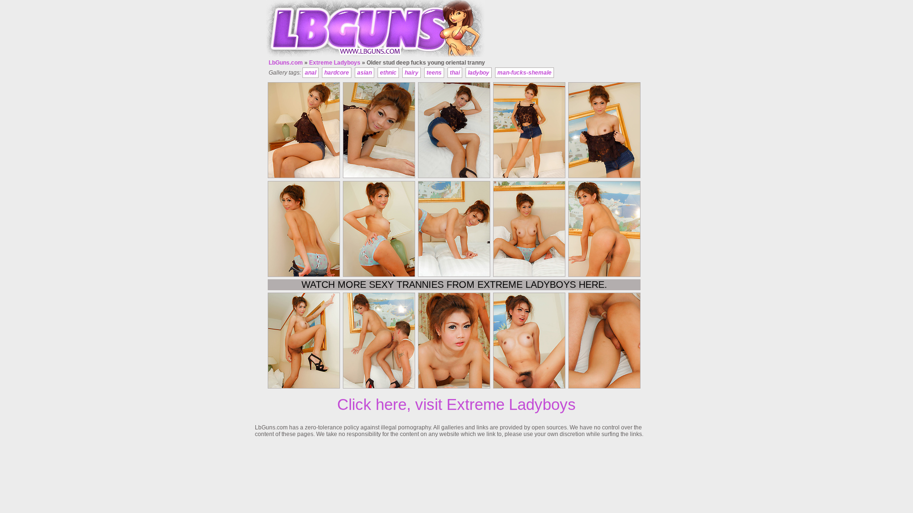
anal (310, 72)
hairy (411, 72)
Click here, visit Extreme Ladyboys (456, 404)
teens (434, 72)
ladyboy (478, 72)
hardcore (336, 72)
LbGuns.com (286, 62)
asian (364, 72)
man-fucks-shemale (524, 72)
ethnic (388, 72)
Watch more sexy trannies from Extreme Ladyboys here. (454, 284)
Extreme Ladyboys (334, 62)
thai (455, 72)
